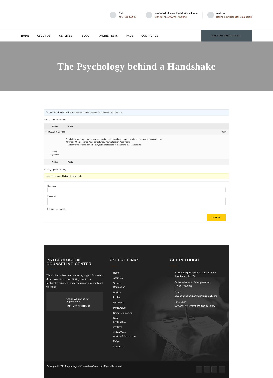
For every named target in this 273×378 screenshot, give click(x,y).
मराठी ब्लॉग (117, 327)
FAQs (129, 35)
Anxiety (117, 292)
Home (25, 35)
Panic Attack (119, 307)
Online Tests (108, 35)
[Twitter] (207, 369)
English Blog (119, 322)
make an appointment (227, 36)
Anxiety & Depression (124, 336)
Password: (51, 196)
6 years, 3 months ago (100, 112)
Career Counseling (122, 313)
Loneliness (118, 302)
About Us (44, 35)
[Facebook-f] (199, 369)
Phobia (116, 297)
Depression (119, 287)
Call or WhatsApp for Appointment (77, 300)
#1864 (225, 132)
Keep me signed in (58, 209)
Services (65, 35)
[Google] (214, 369)
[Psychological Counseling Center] (45, 15)
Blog (85, 35)
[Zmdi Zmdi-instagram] (222, 369)
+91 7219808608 (127, 16)
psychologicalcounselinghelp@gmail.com (176, 13)
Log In (216, 217)
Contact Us (149, 35)
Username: (52, 186)
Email (177, 292)
